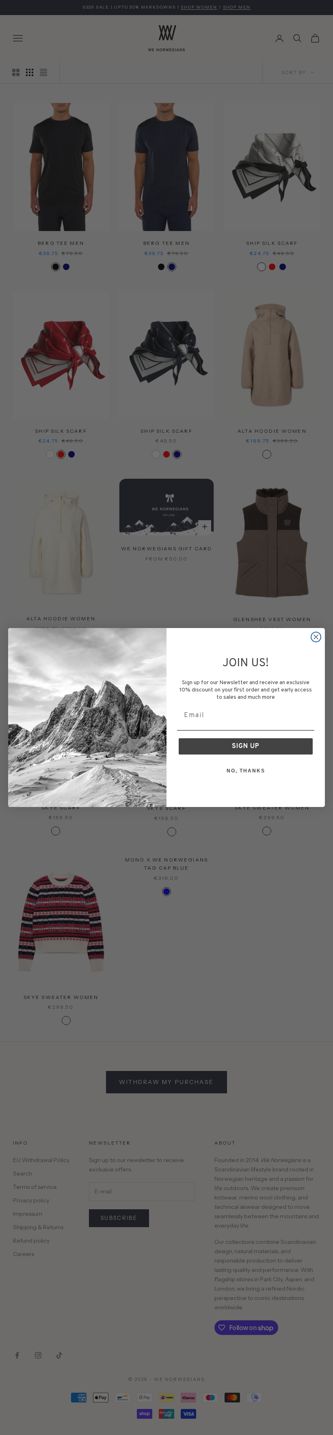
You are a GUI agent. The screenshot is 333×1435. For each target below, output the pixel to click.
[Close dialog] (316, 637)
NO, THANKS (246, 771)
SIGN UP (245, 746)
